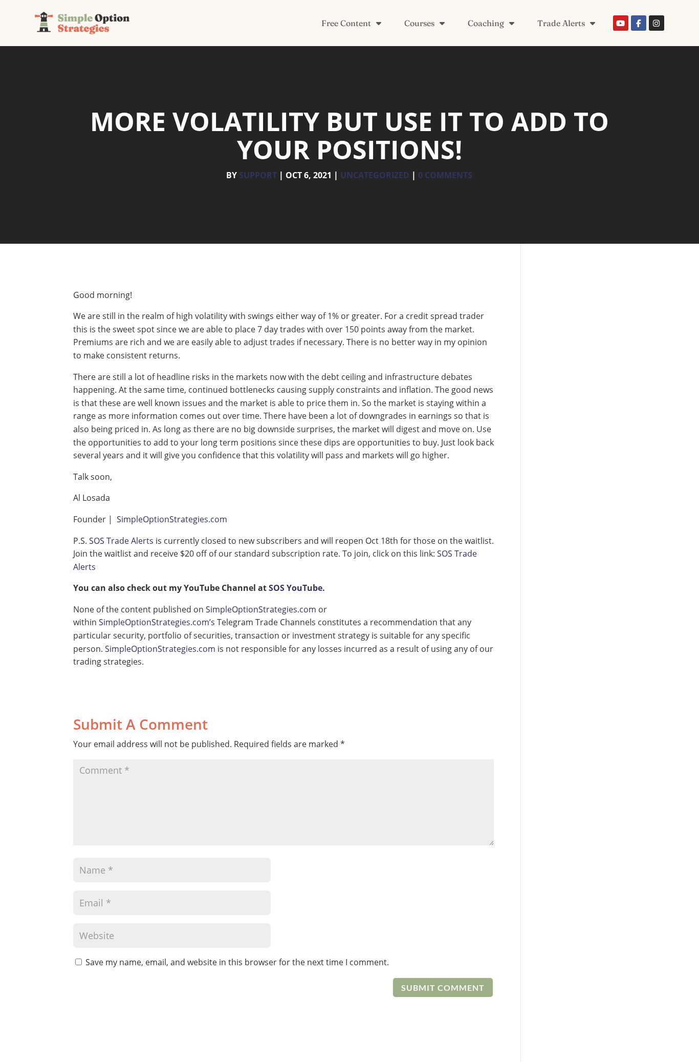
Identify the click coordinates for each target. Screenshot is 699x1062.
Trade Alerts (561, 23)
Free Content (346, 23)
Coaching (486, 23)
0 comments (445, 175)
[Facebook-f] (638, 23)
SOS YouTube (295, 587)
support (258, 175)
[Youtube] (620, 23)
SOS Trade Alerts (121, 540)
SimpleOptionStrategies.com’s (157, 622)
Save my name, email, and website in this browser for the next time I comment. (237, 962)
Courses (419, 23)
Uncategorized (374, 175)
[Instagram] (656, 23)
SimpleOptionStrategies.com (172, 519)
